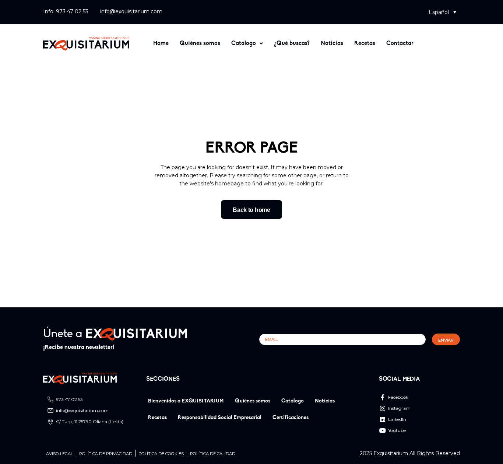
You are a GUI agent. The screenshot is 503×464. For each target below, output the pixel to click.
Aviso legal (59, 453)
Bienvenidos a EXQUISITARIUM (186, 401)
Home (161, 43)
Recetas (364, 43)
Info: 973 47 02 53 (65, 11)
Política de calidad (212, 453)
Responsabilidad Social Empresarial (219, 418)
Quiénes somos (200, 43)
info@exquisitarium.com (131, 11)
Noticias (332, 43)
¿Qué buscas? (292, 43)
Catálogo (243, 43)
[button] (442, 12)
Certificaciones (290, 418)
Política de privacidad (105, 453)
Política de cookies (161, 453)
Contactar (400, 43)
